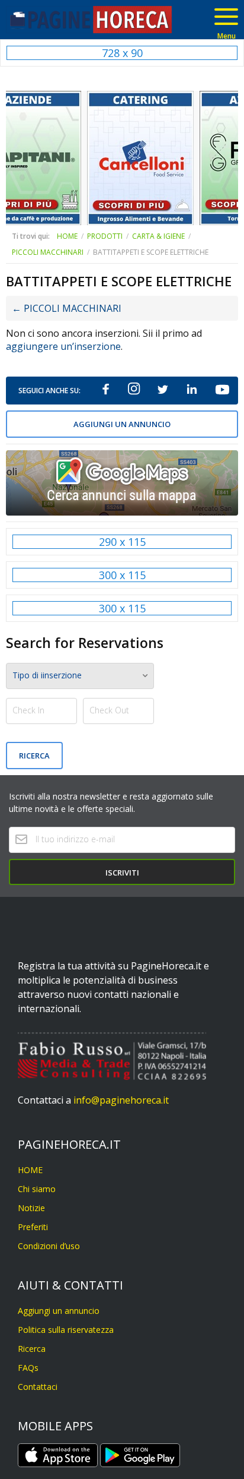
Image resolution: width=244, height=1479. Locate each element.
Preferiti (33, 1226)
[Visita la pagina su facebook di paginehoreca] (106, 390)
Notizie (31, 1207)
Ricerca (32, 1348)
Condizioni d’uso (49, 1246)
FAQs (28, 1367)
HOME (67, 236)
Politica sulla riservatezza (66, 1329)
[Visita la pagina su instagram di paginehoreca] (134, 390)
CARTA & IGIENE (158, 236)
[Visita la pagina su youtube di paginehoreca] (221, 390)
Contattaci (37, 1386)
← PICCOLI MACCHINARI (66, 308)
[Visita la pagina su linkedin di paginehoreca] (192, 390)
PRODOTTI (105, 236)
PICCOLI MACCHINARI (48, 252)
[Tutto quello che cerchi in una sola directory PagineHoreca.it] (89, 19)
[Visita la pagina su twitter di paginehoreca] (162, 390)
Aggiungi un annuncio (122, 424)
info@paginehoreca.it (121, 1100)
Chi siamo (37, 1188)
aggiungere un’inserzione (63, 346)
